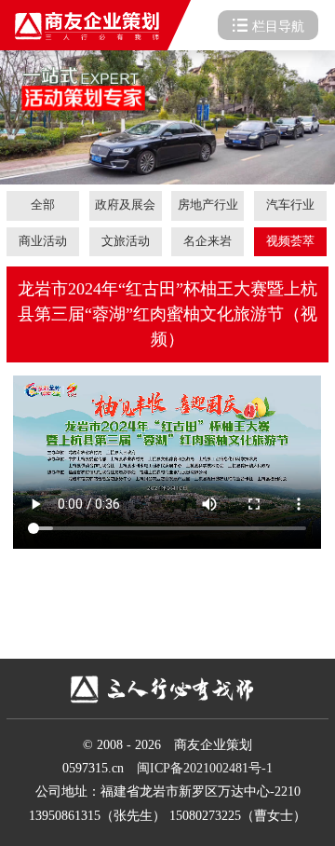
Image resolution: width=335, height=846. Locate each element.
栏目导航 (278, 27)
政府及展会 (125, 205)
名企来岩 (207, 241)
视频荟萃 (290, 241)
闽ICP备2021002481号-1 (205, 768)
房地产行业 (208, 205)
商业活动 (43, 241)
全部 (43, 205)
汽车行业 (290, 205)
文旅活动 (125, 241)
